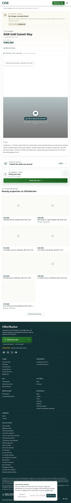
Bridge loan (5, 374)
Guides (39, 396)
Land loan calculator (8, 462)
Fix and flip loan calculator (9, 457)
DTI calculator (6, 450)
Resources (40, 391)
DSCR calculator (6, 445)
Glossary (39, 401)
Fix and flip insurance (43, 364)
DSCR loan (5, 364)
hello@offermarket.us (8, 487)
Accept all (51, 495)
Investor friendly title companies (46, 408)
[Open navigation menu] (67, 3)
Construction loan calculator (10, 440)
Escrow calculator (7, 452)
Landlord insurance (42, 362)
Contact (4, 418)
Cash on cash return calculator (10, 435)
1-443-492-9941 (60, 485)
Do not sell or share (37, 495)
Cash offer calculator (8, 433)
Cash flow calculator (8, 431)
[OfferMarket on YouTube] (16, 352)
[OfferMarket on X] (12, 352)
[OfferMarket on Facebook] (4, 352)
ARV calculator (6, 426)
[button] (35, 117)
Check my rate (58, 3)
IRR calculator (6, 460)
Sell (3, 378)
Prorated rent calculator (9, 469)
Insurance (40, 359)
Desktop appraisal (7, 443)
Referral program (41, 406)
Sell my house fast (7, 384)
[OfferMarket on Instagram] (8, 352)
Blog (38, 394)
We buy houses (6, 386)
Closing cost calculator (8, 438)
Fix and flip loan (6, 369)
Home (5, 8)
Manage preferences (22, 496)
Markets (39, 403)
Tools (38, 399)
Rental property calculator (9, 472)
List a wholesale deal (8, 396)
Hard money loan (7, 372)
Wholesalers (5, 394)
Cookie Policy (49, 490)
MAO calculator (6, 465)
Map (38, 381)
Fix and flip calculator (8, 455)
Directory (39, 384)
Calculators (7, 423)
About (4, 416)
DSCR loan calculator (8, 448)
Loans (4, 359)
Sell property (5, 381)
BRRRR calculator (7, 428)
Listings (10, 8)
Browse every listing (35, 314)
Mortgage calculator (7, 467)
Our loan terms (6, 367)
